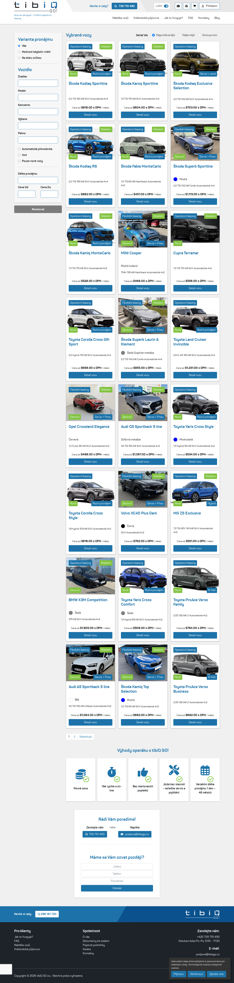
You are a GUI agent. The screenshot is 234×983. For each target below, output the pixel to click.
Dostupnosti (209, 35)
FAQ (16, 941)
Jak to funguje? (23, 936)
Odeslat (117, 888)
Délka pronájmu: (28, 173)
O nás (86, 936)
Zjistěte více (217, 974)
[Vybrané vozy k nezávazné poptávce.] (194, 6)
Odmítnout (196, 974)
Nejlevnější (188, 35)
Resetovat (38, 209)
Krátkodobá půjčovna (27, 949)
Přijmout (179, 974)
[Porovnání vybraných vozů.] (186, 6)
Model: (22, 90)
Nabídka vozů (22, 945)
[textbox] (20, 83)
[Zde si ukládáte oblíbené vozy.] (178, 6)
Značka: (22, 76)
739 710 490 (126, 6)
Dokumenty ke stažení (96, 941)
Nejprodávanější (165, 35)
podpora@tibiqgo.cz (137, 834)
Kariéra (87, 949)
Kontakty (88, 953)
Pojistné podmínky (94, 945)
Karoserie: (24, 105)
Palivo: (22, 133)
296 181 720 (48, 914)
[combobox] (38, 83)
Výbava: (22, 119)
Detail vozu (90, 114)
